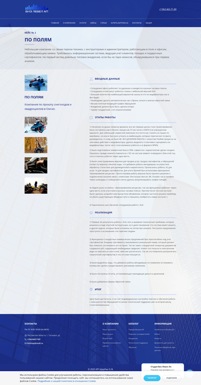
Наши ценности (109, 329)
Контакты (137, 23)
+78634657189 (33, 339)
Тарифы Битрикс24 (136, 329)
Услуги (82, 23)
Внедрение (133, 338)
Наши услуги (108, 334)
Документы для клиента (164, 343)
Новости (158, 338)
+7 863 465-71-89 (167, 9)
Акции (149, 23)
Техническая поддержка (138, 343)
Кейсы (93, 23)
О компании (69, 23)
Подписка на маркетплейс (139, 334)
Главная (55, 23)
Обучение (133, 347)
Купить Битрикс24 (119, 23)
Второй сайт (108, 338)
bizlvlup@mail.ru (35, 343)
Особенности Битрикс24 (164, 329)
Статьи (103, 23)
